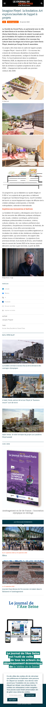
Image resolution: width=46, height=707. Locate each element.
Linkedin (7, 289)
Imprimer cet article (10, 310)
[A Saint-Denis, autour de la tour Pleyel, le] (23, 386)
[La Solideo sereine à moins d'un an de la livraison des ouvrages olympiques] (23, 351)
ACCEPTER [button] (30, 695)
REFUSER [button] (12, 700)
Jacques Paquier (7, 320)
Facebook (7, 302)
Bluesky (7, 293)
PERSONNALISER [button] (15, 695)
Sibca (4, 555)
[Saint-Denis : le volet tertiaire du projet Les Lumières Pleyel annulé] (23, 420)
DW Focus (23, 3)
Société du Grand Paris (17, 328)
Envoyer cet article (10, 306)
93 (4, 22)
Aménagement (13, 22)
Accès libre (5, 328)
